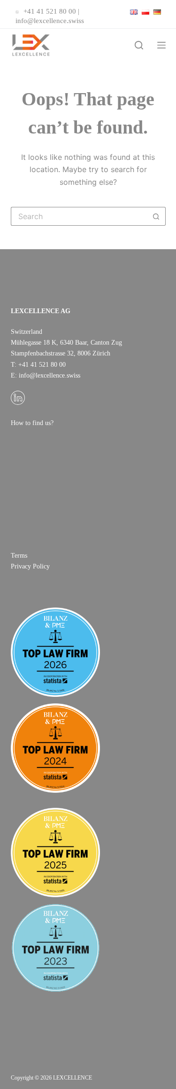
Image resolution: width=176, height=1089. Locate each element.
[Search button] (156, 216)
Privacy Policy (30, 566)
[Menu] (161, 45)
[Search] (139, 45)
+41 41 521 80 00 (49, 11)
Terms (19, 555)
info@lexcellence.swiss (49, 20)
